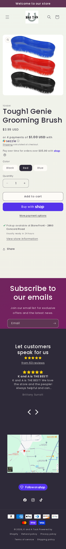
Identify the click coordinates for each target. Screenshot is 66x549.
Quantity (8, 176)
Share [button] (11, 249)
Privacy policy (48, 533)
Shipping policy (46, 539)
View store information (22, 239)
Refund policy (29, 533)
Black (12, 168)
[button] (7, 17)
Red (25, 168)
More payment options (33, 215)
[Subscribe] (54, 323)
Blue (42, 168)
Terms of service (24, 539)
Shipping (8, 144)
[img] (33, 357)
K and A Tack (30, 529)
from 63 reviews (33, 363)
